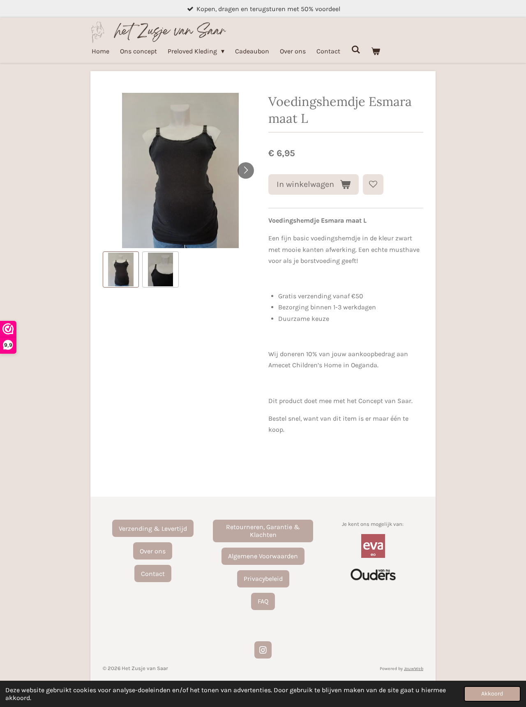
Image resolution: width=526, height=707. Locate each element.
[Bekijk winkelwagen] (375, 51)
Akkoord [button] (492, 693)
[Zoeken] (355, 49)
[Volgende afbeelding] (246, 170)
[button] (121, 269)
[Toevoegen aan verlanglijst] (373, 184)
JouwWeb (413, 668)
